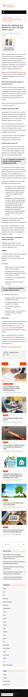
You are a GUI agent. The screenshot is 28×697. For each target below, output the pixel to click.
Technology (6, 655)
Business (5, 598)
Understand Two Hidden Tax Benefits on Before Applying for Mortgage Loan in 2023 (13, 475)
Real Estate (6, 645)
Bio (4, 595)
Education (5, 605)
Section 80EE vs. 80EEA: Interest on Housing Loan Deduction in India (14, 446)
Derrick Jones (6, 33)
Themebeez (14, 693)
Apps (4, 588)
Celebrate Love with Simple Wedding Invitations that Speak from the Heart (12, 578)
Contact (5, 678)
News (4, 638)
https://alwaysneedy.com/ (15, 347)
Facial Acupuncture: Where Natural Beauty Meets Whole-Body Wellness (14, 562)
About (4, 674)
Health (4, 618)
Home (4, 621)
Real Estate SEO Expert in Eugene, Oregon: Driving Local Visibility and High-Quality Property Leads (13, 556)
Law (4, 628)
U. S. (4, 661)
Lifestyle (5, 631)
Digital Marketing (7, 602)
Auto (4, 592)
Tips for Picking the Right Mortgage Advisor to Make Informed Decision (11, 388)
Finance (5, 35)
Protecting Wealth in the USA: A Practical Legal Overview (13, 567)
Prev (6, 363)
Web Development (8, 665)
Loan (4, 635)
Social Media (6, 648)
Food (4, 615)
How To (10, 383)
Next (22, 363)
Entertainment (6, 608)
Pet (4, 641)
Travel (4, 658)
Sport (4, 651)
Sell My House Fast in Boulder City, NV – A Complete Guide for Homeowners (14, 572)
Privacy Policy (6, 681)
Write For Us (6, 684)
